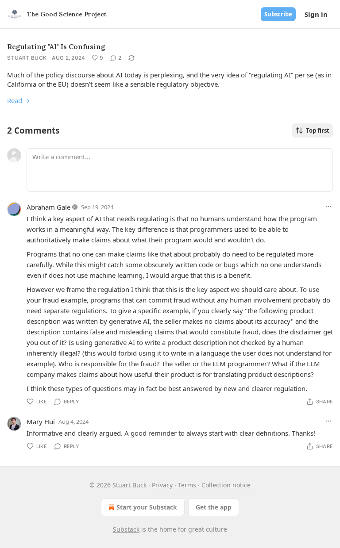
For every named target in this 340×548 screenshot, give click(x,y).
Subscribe (278, 14)
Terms (187, 485)
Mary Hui (41, 421)
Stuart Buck (26, 57)
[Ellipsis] (328, 206)
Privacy (162, 485)
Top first (317, 130)
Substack (126, 529)
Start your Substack (146, 507)
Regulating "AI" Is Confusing (56, 46)
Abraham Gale (48, 207)
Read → (18, 100)
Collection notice (226, 485)
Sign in (316, 14)
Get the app (214, 507)
